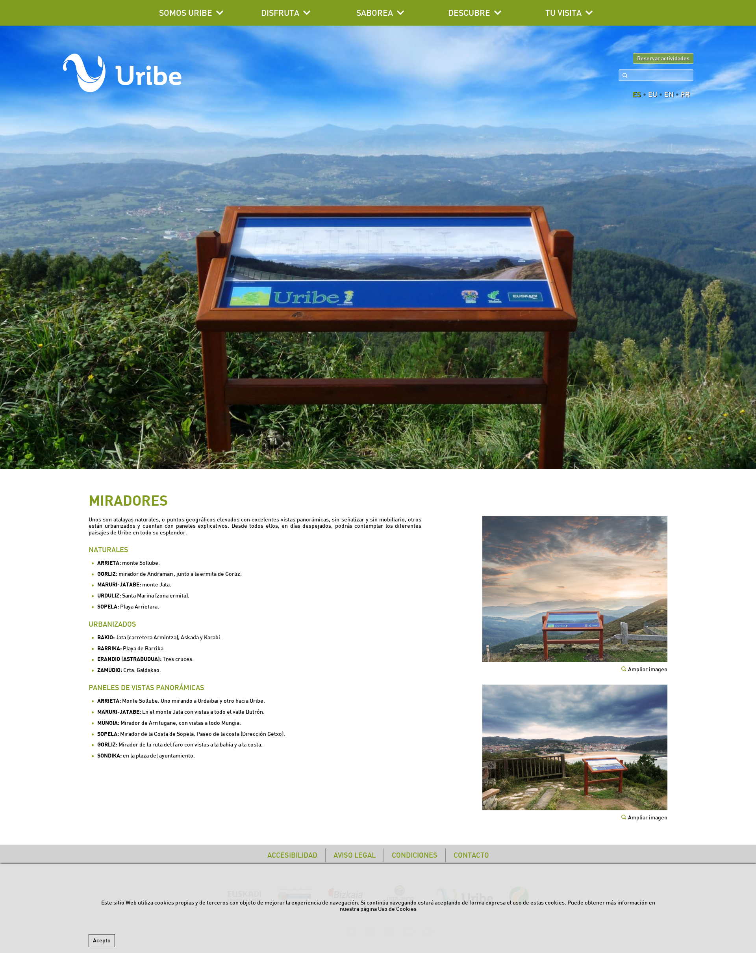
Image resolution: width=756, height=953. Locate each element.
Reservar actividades (663, 58)
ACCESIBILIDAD (292, 855)
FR (685, 94)
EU (652, 94)
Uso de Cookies (397, 908)
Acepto (102, 940)
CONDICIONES (414, 855)
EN (669, 94)
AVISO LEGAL (355, 855)
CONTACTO (471, 855)
